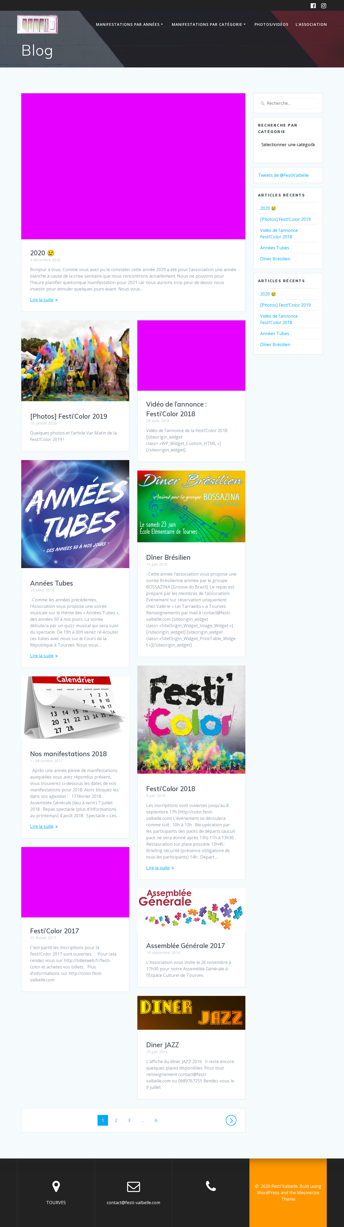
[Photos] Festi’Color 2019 (68, 416)
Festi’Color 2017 (54, 931)
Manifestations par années (128, 24)
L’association (311, 24)
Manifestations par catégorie (207, 24)
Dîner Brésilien (168, 557)
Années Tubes (51, 583)
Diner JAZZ (162, 1045)
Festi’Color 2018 (170, 789)
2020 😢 (42, 253)
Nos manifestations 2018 (68, 754)
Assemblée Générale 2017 (185, 946)
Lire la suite (41, 300)
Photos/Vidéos (271, 24)
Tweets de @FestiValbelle (283, 175)
